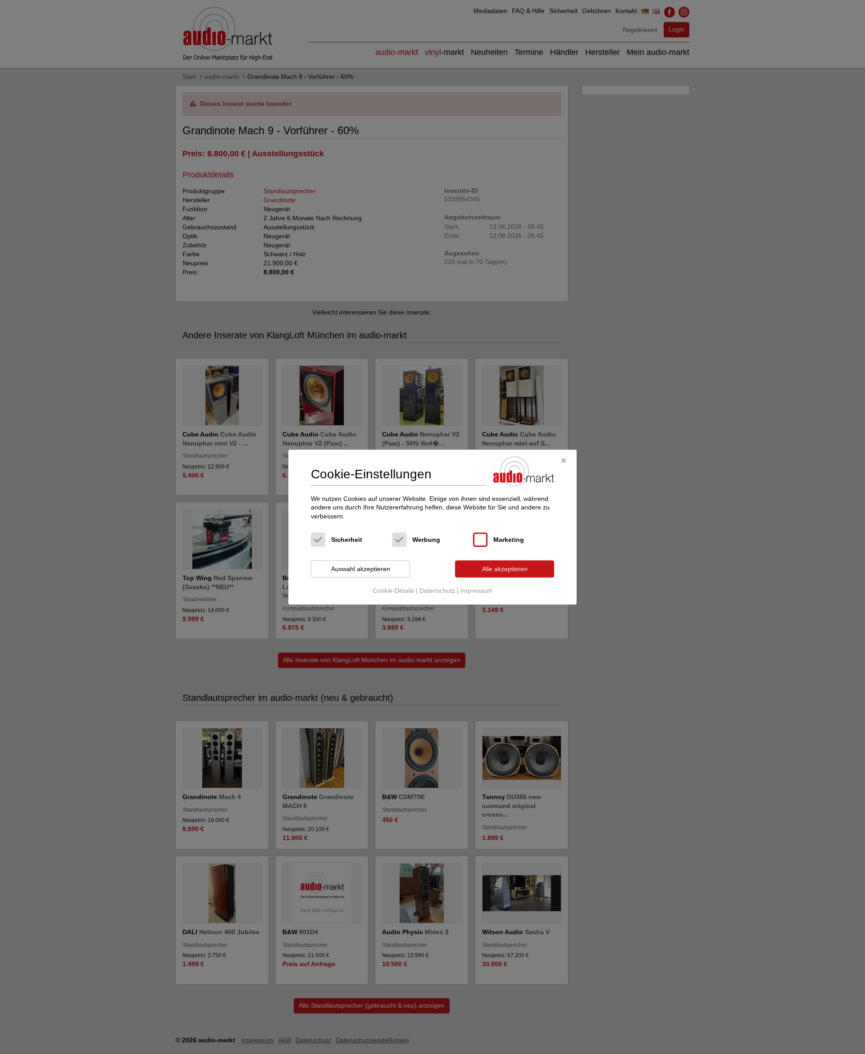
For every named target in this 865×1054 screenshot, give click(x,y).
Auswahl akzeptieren (360, 568)
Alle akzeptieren (505, 568)
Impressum (476, 590)
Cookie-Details (393, 590)
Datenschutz (437, 590)
